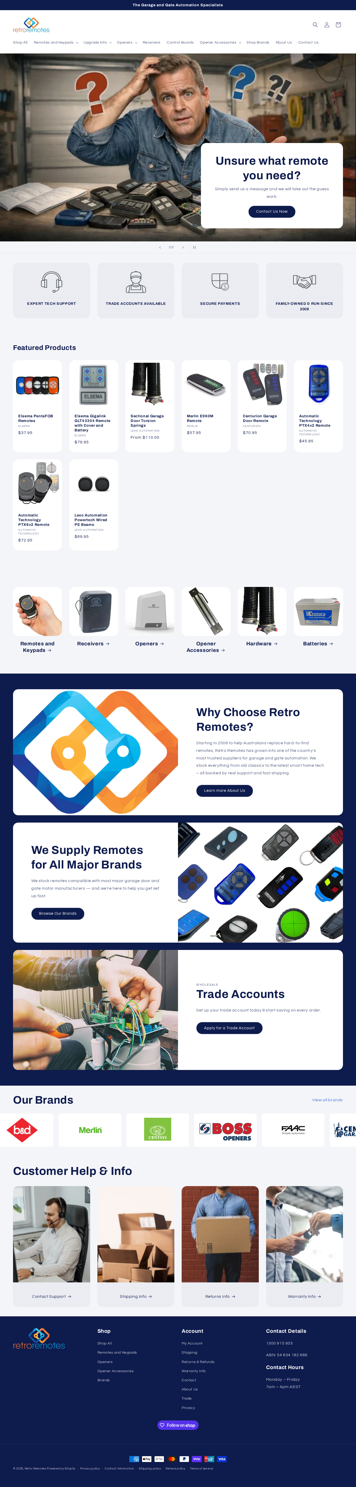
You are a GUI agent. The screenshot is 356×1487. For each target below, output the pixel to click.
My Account (192, 1343)
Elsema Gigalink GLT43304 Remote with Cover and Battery (93, 423)
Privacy (188, 1408)
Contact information (119, 1468)
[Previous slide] (160, 247)
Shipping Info (133, 1296)
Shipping (189, 1352)
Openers (146, 643)
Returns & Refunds (198, 1362)
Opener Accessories (203, 647)
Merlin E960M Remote (200, 418)
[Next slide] (183, 247)
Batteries (315, 643)
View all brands (327, 1100)
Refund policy (175, 1468)
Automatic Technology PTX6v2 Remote (34, 520)
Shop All (178, 166)
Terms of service (201, 1468)
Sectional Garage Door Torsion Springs (147, 420)
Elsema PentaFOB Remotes (35, 418)
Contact (189, 1380)
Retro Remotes (35, 1468)
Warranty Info (302, 1296)
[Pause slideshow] (196, 247)
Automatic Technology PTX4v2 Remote (314, 420)
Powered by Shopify (61, 1468)
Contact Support (49, 1296)
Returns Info (217, 1296)
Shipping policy (150, 1468)
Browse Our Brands (58, 913)
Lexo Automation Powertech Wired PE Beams (91, 520)
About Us (190, 1389)
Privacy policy (90, 1468)
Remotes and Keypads (37, 647)
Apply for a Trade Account (229, 1028)
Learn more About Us (224, 791)
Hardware (259, 643)
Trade (187, 1398)
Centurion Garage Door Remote (260, 418)
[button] (56, 42)
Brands (103, 1380)
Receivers (90, 643)
